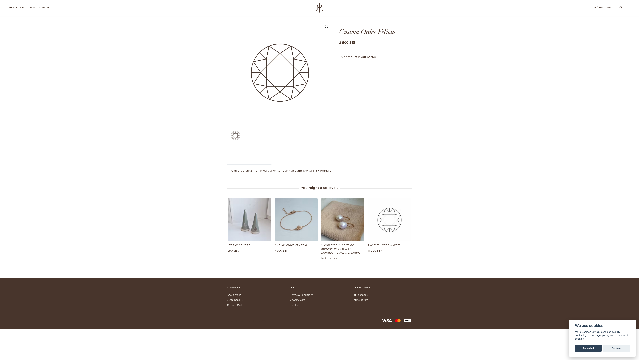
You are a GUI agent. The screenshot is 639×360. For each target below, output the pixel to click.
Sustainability (235, 300)
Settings (616, 348)
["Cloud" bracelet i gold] (296, 220)
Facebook (362, 294)
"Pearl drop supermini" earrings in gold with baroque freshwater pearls (340, 248)
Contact (295, 305)
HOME (13, 7)
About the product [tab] (249, 159)
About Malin (234, 294)
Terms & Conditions (301, 294)
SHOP (23, 7)
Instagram (362, 300)
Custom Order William (384, 245)
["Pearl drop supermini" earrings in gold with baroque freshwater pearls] (342, 220)
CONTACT (45, 7)
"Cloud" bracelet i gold (291, 245)
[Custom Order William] (389, 220)
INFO (33, 7)
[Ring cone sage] (249, 220)
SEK (609, 7)
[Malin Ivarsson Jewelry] (319, 7)
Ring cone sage (239, 245)
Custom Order (235, 305)
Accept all (588, 348)
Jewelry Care (297, 300)
